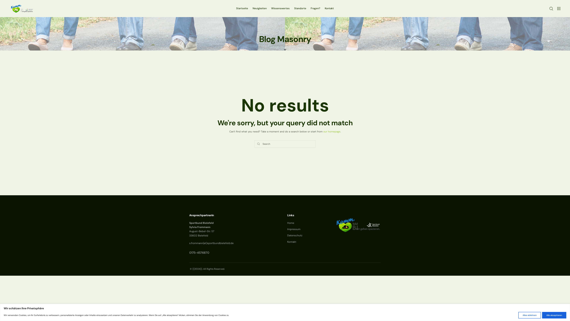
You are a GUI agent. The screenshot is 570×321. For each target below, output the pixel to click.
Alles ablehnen (530, 315)
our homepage (331, 131)
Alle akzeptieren (554, 315)
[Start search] (258, 144)
